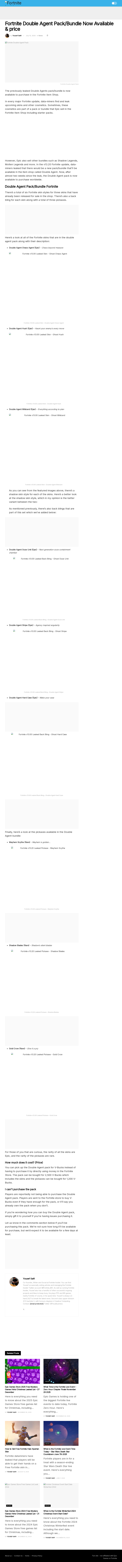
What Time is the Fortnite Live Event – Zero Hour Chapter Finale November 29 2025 (59, 1389)
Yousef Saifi (17, 35)
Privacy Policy (37, 1556)
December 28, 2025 (24, 1412)
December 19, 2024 (63, 1537)
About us (8, 1556)
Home (27, 1556)
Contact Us (18, 1556)
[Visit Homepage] (18, 3)
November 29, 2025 (63, 1416)
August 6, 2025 (23, 1472)
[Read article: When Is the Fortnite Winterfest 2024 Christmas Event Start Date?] (60, 1495)
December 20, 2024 (25, 1536)
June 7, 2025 (60, 1478)
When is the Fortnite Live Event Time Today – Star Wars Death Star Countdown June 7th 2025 (59, 1451)
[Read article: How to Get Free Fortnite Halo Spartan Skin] (22, 1433)
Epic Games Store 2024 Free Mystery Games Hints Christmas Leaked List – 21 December (22, 1513)
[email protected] (37, 1304)
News (41, 35)
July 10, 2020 (31, 35)
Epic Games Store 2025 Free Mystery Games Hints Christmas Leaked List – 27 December (22, 1389)
